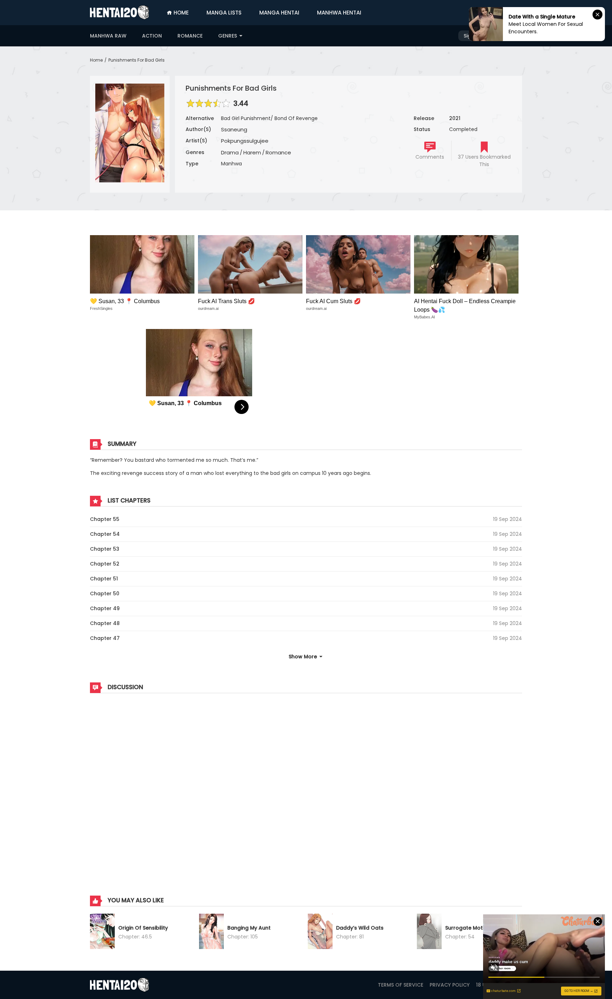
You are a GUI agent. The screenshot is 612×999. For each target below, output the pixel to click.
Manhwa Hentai (339, 12)
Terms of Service (400, 984)
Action (152, 35)
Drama (230, 152)
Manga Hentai (279, 12)
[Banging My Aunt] (211, 932)
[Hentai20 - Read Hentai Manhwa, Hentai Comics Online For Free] (119, 12)
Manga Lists (224, 12)
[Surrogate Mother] (429, 932)
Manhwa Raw (108, 35)
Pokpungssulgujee (244, 140)
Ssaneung (234, 129)
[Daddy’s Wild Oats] (320, 932)
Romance (190, 35)
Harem (252, 152)
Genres (228, 35)
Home (180, 12)
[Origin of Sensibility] (102, 932)
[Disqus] (306, 787)
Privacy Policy (450, 984)
